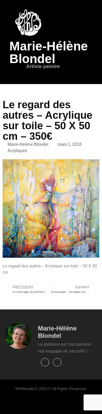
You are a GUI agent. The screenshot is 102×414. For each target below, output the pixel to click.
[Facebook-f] (45, 362)
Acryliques (17, 150)
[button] (33, 74)
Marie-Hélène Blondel (48, 52)
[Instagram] (57, 362)
